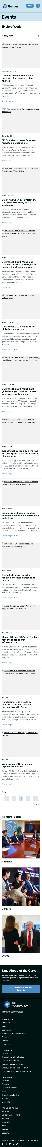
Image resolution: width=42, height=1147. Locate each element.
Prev (4, 792)
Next (38, 805)
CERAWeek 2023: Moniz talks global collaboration (18, 327)
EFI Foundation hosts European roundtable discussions (19, 141)
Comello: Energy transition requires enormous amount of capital (18, 577)
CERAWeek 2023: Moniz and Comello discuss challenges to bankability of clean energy (19, 264)
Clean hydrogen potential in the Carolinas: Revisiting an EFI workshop (19, 202)
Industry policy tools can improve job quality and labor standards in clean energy (20, 453)
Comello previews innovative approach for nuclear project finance (18, 78)
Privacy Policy (28, 1140)
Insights (10, 101)
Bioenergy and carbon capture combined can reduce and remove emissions (21, 515)
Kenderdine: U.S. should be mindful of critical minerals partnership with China (17, 704)
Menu (30, 6)
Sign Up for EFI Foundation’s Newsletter (21, 989)
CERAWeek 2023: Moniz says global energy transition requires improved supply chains (20, 391)
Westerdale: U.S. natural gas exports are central (17, 765)
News (16, 349)
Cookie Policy (35, 1140)
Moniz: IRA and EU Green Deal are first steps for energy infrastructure (20, 639)
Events (4, 101)
